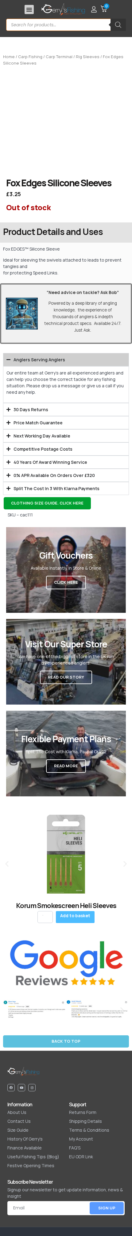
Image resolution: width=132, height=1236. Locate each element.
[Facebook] (11, 1087)
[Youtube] (21, 1087)
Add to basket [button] (75, 915)
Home (9, 56)
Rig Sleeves (87, 56)
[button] (29, 9)
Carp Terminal (59, 56)
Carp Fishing (30, 56)
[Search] (118, 25)
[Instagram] (32, 1087)
